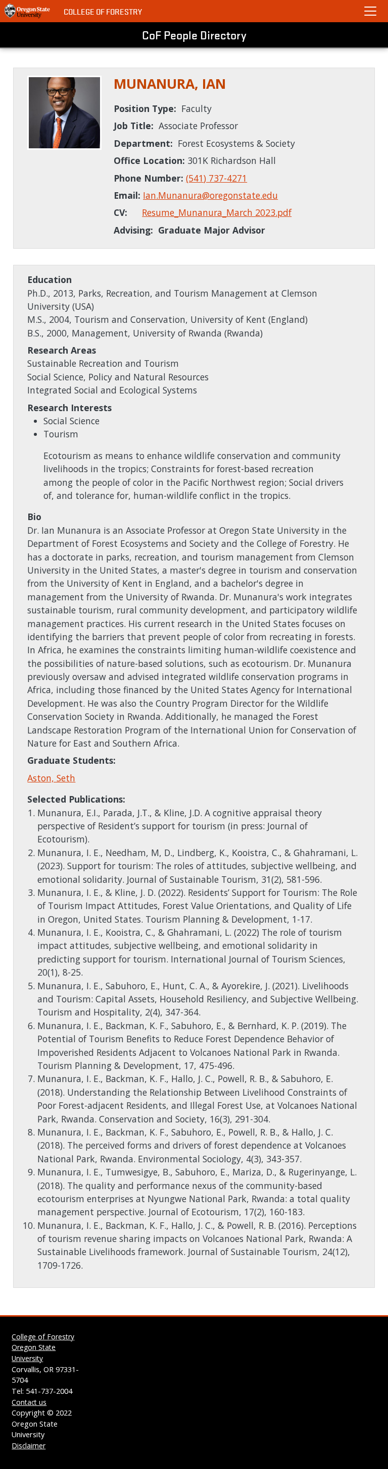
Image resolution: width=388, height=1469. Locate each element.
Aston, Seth (51, 778)
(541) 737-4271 (216, 178)
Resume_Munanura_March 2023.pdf (217, 212)
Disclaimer (28, 1445)
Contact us (29, 1402)
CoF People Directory (194, 34)
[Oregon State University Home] (28, 11)
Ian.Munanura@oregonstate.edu (210, 195)
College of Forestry (103, 11)
